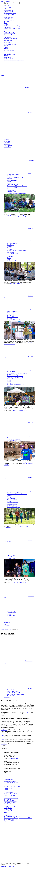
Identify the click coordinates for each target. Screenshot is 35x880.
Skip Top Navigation (6, 1)
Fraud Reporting (8, 803)
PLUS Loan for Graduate (13, 692)
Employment (7, 57)
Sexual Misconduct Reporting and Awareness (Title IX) (18, 818)
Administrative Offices (10, 44)
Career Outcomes (11, 555)
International (10, 252)
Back (29, 173)
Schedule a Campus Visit (16, 283)
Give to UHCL (8, 40)
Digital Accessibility (9, 820)
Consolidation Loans (12, 691)
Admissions (31, 228)
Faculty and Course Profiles (11, 793)
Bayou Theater (11, 386)
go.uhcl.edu (7, 144)
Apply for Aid (10, 312)
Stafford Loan (10, 695)
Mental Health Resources (10, 819)
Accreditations (11, 505)
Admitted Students (8, 10)
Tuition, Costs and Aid (9, 11)
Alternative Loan (11, 689)
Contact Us (7, 625)
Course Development (9, 50)
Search (2, 3)
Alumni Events (8, 34)
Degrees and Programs (10, 13)
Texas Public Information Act (11, 802)
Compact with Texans (9, 806)
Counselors (10, 256)
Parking (6, 55)
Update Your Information (10, 35)
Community (7, 52)
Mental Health (7, 147)
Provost (9, 183)
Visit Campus (10, 245)
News (8, 438)
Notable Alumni (11, 558)
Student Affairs (11, 371)
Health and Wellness (12, 374)
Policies (6, 48)
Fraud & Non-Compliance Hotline (13, 786)
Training (6, 47)
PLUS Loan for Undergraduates (15, 694)
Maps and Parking (12, 499)
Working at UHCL (12, 504)
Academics (31, 160)
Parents (9, 258)
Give (5, 619)
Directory (9, 501)
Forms (8, 259)
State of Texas (7, 799)
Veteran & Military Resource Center (16, 193)
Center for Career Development (15, 377)
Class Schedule (8, 18)
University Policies (9, 811)
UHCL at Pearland (9, 145)
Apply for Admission (12, 242)
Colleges (9, 175)
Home (2, 629)
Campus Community (12, 379)
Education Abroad (12, 191)
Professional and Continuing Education (14, 60)
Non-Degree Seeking (12, 253)
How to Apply (7, 7)
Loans (30, 688)
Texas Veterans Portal (9, 795)
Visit (5, 624)
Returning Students (12, 255)
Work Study (7, 697)
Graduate (9, 249)
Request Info (7, 622)
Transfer (9, 247)
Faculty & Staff (8, 43)
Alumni (6, 31)
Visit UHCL (7, 8)
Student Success (11, 556)
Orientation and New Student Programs (17, 373)
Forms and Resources (12, 317)
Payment (9, 318)
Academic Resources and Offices (15, 177)
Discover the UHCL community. (20, 410)
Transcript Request (9, 27)
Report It (6, 812)
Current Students (8, 17)
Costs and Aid (7, 629)
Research (9, 495)
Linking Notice (8, 808)
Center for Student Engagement (15, 376)
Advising (6, 21)
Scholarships (10, 315)
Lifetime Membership (9, 33)
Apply (5, 621)
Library (6, 24)
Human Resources (8, 792)
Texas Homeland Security (10, 801)
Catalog (9, 188)
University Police (8, 784)
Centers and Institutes (12, 184)
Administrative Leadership (14, 492)
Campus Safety (8, 788)
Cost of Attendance (12, 311)
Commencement (11, 190)
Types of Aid (10, 314)
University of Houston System (11, 782)
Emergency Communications (14, 440)
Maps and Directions (9, 54)
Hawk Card (7, 141)
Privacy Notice (8, 809)
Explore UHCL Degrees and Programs (18, 216)
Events (5, 23)
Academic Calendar (9, 20)
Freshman (9, 246)
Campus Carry (7, 815)
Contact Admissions (9, 14)
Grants (5, 663)
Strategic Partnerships (12, 502)
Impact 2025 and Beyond (13, 507)
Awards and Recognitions (10, 38)
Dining (9, 381)
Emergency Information (10, 781)
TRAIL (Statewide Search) (11, 798)
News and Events (8, 58)
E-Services (6, 139)
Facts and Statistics (12, 498)
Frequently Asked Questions (14, 319)
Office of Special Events (13, 439)
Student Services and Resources (12, 28)
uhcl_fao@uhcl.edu (13, 758)
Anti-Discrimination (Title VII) (12, 816)
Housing (9, 380)
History (9, 497)
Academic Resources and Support (12, 25)
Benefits (6, 45)
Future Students (8, 5)
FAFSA (26, 712)
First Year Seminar (12, 180)
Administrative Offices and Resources (17, 494)
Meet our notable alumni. (19, 582)
